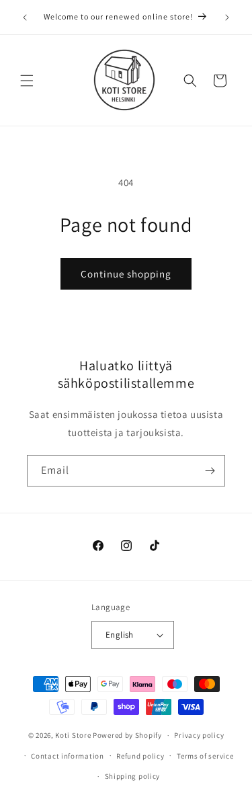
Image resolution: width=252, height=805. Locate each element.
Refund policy (140, 756)
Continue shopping (126, 273)
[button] (27, 80)
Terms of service (205, 756)
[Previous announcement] (25, 17)
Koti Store (73, 735)
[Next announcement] (227, 17)
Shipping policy (133, 776)
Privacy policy (199, 735)
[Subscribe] (209, 470)
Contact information (67, 756)
